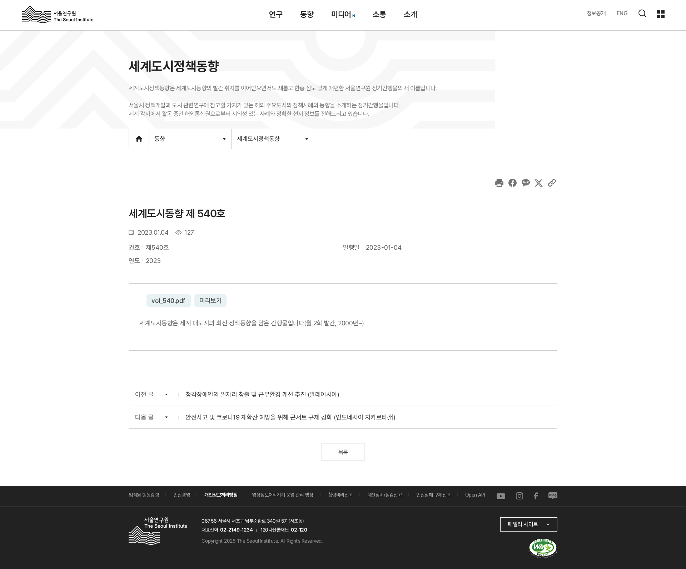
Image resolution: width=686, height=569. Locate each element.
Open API (475, 495)
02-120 (299, 530)
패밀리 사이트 (523, 524)
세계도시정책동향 (258, 141)
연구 (275, 14)
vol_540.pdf (168, 300)
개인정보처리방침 (220, 495)
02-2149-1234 (236, 530)
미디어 (341, 14)
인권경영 (181, 495)
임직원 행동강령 (144, 495)
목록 (343, 452)
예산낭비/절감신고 (384, 495)
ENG (622, 13)
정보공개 (596, 13)
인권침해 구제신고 (433, 495)
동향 (306, 14)
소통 (379, 14)
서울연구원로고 (57, 14)
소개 (410, 14)
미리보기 (210, 300)
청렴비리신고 (340, 495)
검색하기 (642, 13)
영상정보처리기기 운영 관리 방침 (282, 495)
